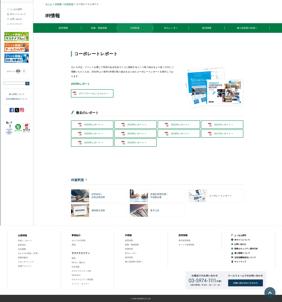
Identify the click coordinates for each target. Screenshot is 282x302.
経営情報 (129, 240)
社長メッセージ (25, 240)
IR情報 (58, 4)
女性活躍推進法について (16, 99)
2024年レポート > (93, 124)
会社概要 (22, 249)
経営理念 (22, 245)
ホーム (48, 4)
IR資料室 (68, 4)
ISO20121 (76, 275)
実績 (74, 245)
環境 (74, 258)
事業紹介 (76, 235)
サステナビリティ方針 (81, 271)
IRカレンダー (131, 253)
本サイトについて (18, 14)
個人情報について (16, 94)
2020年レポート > (93, 133)
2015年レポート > (136, 142)
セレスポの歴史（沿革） (28, 253)
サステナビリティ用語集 (82, 279)
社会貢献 (75, 267)
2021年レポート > (223, 124)
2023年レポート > (136, 124)
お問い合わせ (16, 19)
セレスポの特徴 (78, 240)
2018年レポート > (180, 133)
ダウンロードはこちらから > (93, 93)
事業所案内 (23, 257)
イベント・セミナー (80, 284)
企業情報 (22, 235)
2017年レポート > (223, 133)
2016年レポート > (93, 142)
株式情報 (129, 257)
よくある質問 (16, 9)
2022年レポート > (180, 124)
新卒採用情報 (184, 240)
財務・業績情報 (132, 245)
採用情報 (183, 235)
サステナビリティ (81, 253)
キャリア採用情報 (186, 245)
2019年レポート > (136, 133)
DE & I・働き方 (78, 262)
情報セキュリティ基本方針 (246, 248)
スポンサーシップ (26, 262)
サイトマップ (16, 24)
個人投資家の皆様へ (134, 262)
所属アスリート (25, 266)
